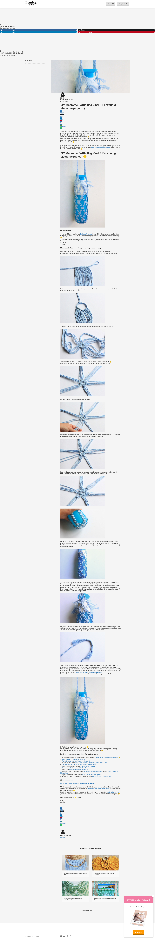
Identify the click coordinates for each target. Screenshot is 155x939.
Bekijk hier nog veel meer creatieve (77, 783)
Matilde (62, 98)
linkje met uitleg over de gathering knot (89, 672)
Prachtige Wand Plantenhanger (93, 771)
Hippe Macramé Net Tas (87, 766)
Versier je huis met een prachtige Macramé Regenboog (79, 764)
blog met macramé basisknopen (101, 147)
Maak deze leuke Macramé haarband (73, 759)
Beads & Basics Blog (112, 792)
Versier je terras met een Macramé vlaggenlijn (76, 761)
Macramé (65, 101)
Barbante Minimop (86, 234)
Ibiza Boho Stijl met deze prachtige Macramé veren (91, 763)
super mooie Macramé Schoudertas (107, 758)
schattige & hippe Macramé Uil (79, 769)
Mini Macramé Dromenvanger (101, 776)
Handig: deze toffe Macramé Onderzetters (75, 768)
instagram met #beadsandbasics (98, 789)
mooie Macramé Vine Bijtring (91, 775)
